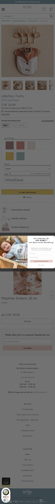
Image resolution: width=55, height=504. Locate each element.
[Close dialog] (53, 237)
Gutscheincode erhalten (41, 261)
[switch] (5, 500)
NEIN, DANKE (41, 265)
